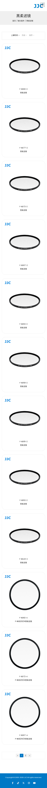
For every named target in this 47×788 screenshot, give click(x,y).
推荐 (31, 35)
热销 (23, 35)
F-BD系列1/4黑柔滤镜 (23, 621)
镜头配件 (21, 21)
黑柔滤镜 (23, 92)
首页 (14, 21)
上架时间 (14, 35)
